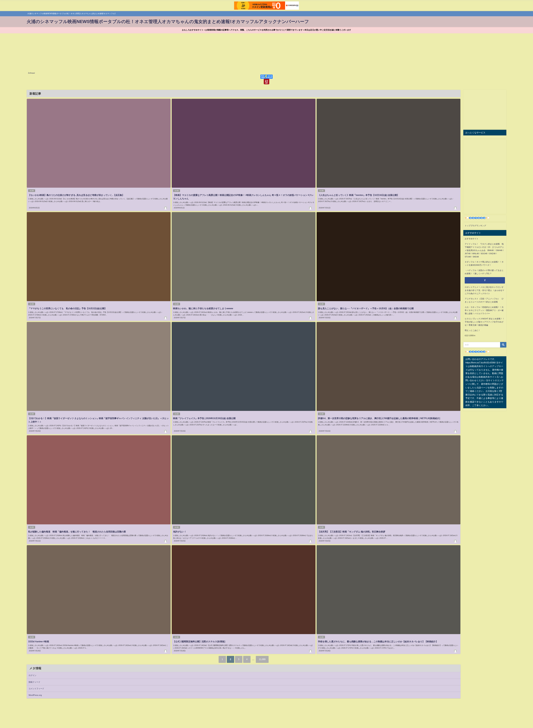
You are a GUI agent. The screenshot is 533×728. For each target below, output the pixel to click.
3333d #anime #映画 (38, 641)
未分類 (32, 190)
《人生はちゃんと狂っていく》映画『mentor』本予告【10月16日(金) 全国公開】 (358, 195)
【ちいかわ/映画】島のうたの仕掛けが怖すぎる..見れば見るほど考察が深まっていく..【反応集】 (76, 195)
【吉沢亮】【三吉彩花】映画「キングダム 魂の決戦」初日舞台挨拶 (351, 531)
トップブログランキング (475, 226)
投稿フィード (34, 682)
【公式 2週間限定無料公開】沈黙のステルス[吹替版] (199, 641)
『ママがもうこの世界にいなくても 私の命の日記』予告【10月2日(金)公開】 (67, 308)
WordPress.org (35, 695)
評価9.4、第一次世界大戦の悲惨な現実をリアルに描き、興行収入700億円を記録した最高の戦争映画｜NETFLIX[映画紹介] (379, 418)
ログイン (32, 675)
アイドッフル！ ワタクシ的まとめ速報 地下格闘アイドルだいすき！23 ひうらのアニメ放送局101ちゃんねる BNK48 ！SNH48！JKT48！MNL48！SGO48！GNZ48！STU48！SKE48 (484, 250)
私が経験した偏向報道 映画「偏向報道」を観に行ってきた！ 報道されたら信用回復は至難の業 (77, 531)
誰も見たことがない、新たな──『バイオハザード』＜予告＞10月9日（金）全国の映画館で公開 (366, 308)
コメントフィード (36, 689)
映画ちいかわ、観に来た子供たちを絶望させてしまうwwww (203, 308)
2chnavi (31, 73)
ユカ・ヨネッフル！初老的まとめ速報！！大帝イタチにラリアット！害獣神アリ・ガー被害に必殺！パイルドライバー (484, 310)
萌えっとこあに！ (472, 330)
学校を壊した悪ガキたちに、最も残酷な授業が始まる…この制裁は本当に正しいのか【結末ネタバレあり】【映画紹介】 (378, 641)
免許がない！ (179, 531)
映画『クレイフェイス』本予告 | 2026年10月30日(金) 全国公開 (204, 418)
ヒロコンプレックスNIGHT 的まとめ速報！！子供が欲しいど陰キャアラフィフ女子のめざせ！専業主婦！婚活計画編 (484, 322)
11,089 (262, 659)
